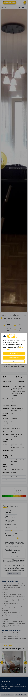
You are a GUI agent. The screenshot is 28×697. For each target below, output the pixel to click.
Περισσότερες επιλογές (14, 361)
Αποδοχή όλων (14, 353)
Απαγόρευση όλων (14, 357)
